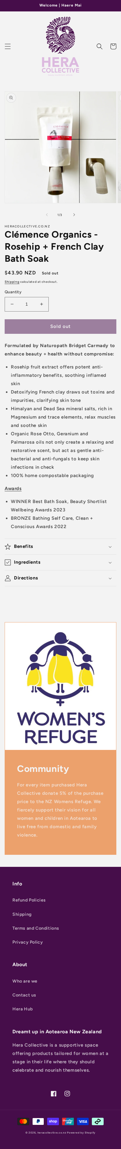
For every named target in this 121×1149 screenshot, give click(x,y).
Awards (13, 488)
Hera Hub (22, 1009)
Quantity (13, 292)
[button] (8, 46)
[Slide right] (74, 215)
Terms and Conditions (35, 928)
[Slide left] (47, 215)
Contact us (24, 995)
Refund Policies (29, 900)
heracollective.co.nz (52, 1132)
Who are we (25, 981)
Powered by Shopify (81, 1132)
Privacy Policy (27, 942)
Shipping (12, 282)
